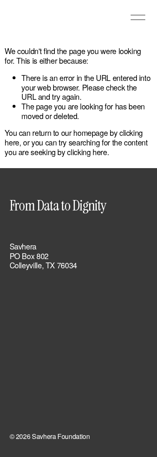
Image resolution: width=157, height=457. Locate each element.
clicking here (87, 151)
